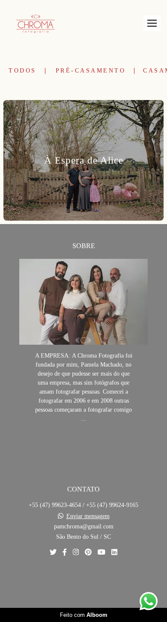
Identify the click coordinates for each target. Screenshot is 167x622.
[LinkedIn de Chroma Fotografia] (114, 552)
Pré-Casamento (91, 71)
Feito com (83, 615)
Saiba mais (83, 445)
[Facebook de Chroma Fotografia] (65, 552)
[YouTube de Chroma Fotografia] (101, 552)
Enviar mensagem (88, 516)
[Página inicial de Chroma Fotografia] (35, 23)
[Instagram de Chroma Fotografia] (76, 552)
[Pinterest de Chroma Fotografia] (88, 552)
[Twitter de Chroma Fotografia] (53, 552)
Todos (22, 71)
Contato (83, 582)
